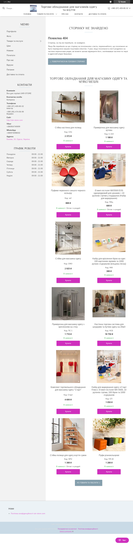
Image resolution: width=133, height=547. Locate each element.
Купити (68, 147)
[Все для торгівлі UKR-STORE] (33, 8)
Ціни (9, 46)
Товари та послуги (45, 14)
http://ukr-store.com (15, 120)
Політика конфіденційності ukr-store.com (28, 513)
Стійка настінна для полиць (68, 127)
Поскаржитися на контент (67, 529)
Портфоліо (11, 31)
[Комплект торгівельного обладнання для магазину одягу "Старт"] (68, 366)
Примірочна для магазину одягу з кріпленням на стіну (68, 325)
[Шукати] (3, 8)
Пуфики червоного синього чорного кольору (68, 191)
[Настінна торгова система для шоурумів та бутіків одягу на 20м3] (108, 303)
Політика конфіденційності (88, 529)
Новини (10, 50)
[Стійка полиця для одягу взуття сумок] (68, 434)
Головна (27, 14)
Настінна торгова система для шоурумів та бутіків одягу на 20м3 (109, 325)
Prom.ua (79, 524)
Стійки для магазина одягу (68, 259)
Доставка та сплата (97, 14)
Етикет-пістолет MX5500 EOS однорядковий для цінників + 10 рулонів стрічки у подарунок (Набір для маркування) (109, 194)
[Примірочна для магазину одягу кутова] (108, 106)
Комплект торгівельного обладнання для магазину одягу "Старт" (68, 388)
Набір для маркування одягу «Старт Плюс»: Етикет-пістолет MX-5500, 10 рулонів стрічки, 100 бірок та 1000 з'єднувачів (109, 391)
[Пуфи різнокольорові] (108, 434)
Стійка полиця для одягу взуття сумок (68, 455)
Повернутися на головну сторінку (68, 62)
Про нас (65, 14)
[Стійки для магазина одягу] (68, 238)
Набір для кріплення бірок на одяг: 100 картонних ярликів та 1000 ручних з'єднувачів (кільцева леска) (109, 261)
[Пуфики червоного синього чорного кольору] (68, 169)
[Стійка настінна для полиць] (68, 106)
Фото (9, 36)
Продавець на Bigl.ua (66, 527)
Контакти (79, 14)
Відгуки (10, 65)
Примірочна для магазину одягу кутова (109, 128)
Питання (10, 70)
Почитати (11, 55)
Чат (124, 540)
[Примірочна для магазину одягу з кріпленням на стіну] (68, 303)
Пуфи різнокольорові (109, 455)
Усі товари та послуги (87, 483)
